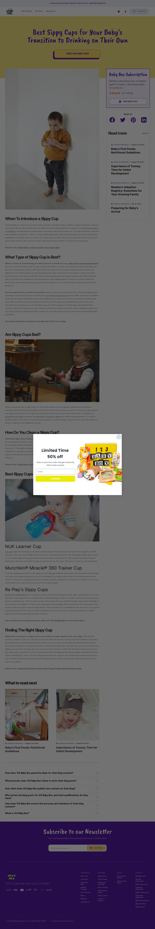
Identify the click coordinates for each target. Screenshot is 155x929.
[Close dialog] (119, 437)
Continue (55, 478)
